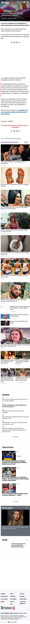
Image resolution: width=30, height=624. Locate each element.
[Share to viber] (19, 42)
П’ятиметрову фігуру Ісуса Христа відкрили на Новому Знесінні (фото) (14, 405)
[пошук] (18, 2)
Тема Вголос (4, 596)
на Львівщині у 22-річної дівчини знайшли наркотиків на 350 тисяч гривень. (14, 112)
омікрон (18, 138)
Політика (12, 596)
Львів (11, 593)
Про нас (22, 593)
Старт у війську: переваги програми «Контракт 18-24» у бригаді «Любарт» (15, 400)
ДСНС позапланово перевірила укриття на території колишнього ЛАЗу (15, 417)
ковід (13, 138)
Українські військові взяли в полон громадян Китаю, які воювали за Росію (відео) (15, 527)
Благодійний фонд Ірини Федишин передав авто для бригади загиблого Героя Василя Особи (14, 462)
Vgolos (6, 3)
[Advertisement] (15, 60)
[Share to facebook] (11, 42)
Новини (3, 593)
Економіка (13, 599)
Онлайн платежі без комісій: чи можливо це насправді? (13, 411)
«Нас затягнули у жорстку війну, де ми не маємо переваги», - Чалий (14, 494)
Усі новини (15, 436)
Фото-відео (4, 599)
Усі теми (15, 501)
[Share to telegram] (16, 42)
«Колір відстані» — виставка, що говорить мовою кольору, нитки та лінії (14, 423)
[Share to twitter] (14, 42)
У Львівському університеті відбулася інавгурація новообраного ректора (18, 545)
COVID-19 (8, 138)
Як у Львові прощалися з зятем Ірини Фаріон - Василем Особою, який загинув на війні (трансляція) (15, 478)
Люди (2, 601)
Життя (12, 601)
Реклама (22, 596)
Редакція (13, 18)
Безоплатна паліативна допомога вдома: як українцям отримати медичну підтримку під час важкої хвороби (14, 430)
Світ (11, 604)
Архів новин (23, 599)
